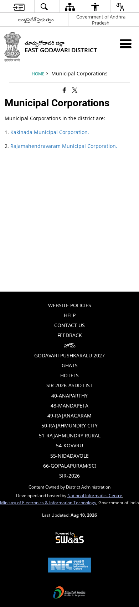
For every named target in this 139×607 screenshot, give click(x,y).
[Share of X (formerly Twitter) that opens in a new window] (74, 90)
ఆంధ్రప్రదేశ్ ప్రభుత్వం (36, 19)
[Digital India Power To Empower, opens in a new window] (69, 593)
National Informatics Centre (94, 495)
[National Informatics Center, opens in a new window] (69, 565)
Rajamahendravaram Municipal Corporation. (63, 146)
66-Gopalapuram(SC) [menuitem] (69, 465)
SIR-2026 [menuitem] (69, 475)
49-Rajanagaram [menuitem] (69, 415)
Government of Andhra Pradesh (100, 20)
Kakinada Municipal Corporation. (49, 132)
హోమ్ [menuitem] (70, 345)
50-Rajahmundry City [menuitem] (69, 425)
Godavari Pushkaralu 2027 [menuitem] (69, 355)
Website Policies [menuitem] (69, 305)
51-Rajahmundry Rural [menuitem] (70, 435)
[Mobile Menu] (125, 43)
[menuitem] (19, 6)
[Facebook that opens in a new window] (64, 90)
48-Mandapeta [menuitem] (69, 405)
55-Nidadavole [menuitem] (69, 455)
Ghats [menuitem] (70, 365)
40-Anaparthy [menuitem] (69, 395)
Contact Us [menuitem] (69, 325)
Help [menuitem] (70, 315)
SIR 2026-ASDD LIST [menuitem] (69, 385)
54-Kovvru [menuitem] (69, 445)
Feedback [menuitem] (69, 335)
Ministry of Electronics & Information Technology (48, 502)
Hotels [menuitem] (69, 375)
